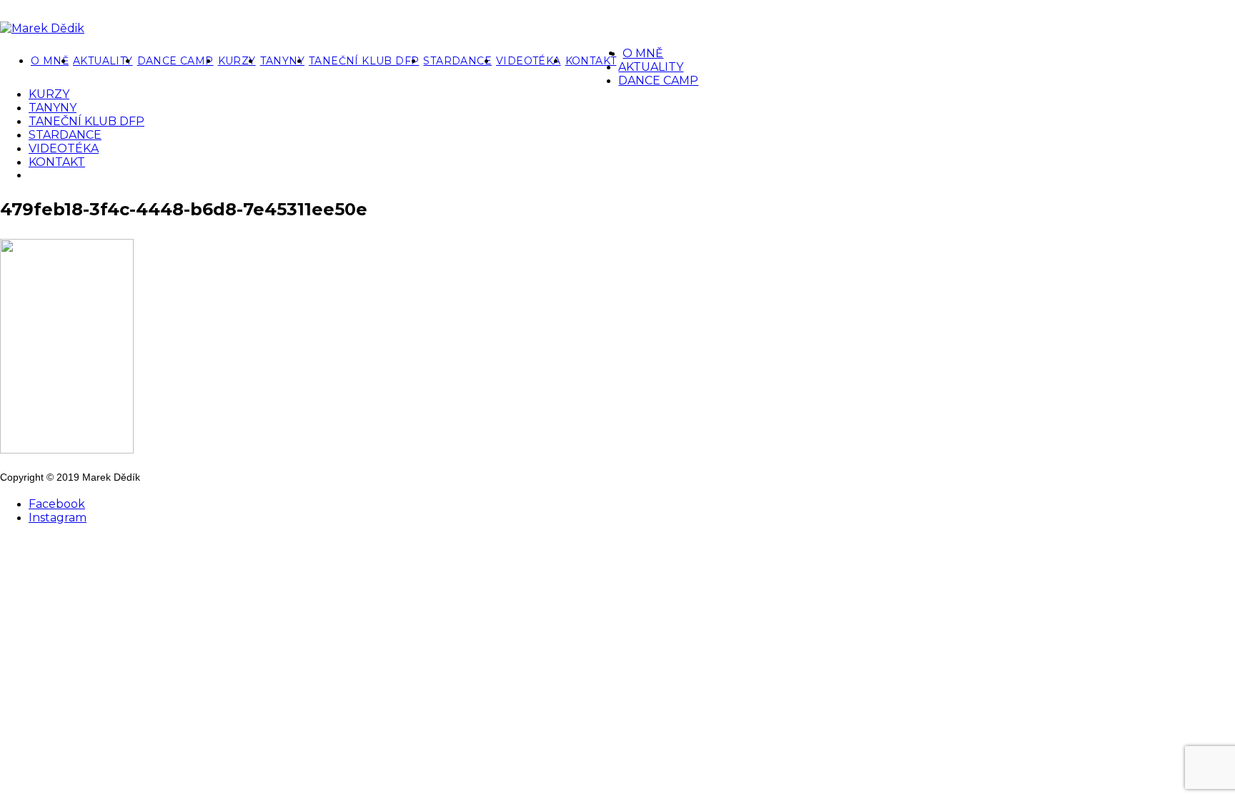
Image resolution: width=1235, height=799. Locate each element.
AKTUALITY (103, 60)
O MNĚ (50, 60)
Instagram (57, 517)
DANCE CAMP (175, 60)
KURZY (237, 60)
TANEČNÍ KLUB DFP (364, 60)
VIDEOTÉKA (528, 60)
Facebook (57, 504)
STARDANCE (457, 60)
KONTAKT (591, 60)
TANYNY (282, 60)
